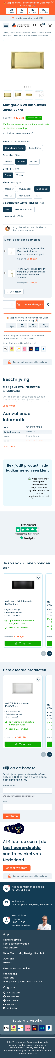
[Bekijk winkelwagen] (50, 25)
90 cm (33, 161)
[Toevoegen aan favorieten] (48, 304)
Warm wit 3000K (14, 216)
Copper (9, 188)
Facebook (13, 996)
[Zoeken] (35, 25)
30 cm (8, 161)
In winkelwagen (32, 304)
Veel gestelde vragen (16, 943)
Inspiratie (8, 977)
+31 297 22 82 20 (21, 890)
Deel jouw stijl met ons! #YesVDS (23, 981)
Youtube (12, 1004)
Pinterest (12, 1000)
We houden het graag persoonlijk (19, 796)
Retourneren (10, 947)
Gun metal (25, 188)
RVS (38, 195)
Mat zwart (24, 195)
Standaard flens (34, 440)
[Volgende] (49, 653)
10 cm (19, 175)
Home (5, 32)
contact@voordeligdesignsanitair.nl (32, 904)
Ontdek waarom (17, 868)
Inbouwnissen (38, 32)
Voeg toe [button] (25, 643)
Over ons (8, 958)
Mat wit (9, 195)
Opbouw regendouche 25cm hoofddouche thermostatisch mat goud (30, 251)
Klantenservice (12, 939)
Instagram (13, 992)
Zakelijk (7, 962)
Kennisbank (10, 973)
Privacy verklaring (35, 1048)
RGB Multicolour (23, 209)
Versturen (11, 816)
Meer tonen (15, 291)
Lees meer (9, 405)
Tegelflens (35, 148)
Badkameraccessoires (20, 32)
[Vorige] (43, 653)
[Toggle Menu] (6, 25)
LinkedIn (12, 1008)
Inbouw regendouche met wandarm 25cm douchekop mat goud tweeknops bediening (32, 273)
